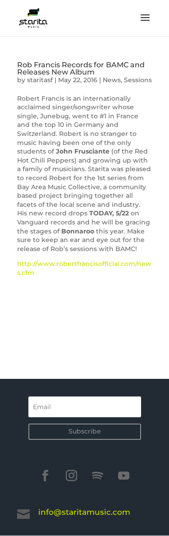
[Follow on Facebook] (45, 476)
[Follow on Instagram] (71, 476)
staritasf (40, 80)
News (112, 80)
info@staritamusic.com (84, 512)
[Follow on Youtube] (124, 476)
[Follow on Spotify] (98, 476)
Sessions (138, 80)
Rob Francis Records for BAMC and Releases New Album (81, 68)
